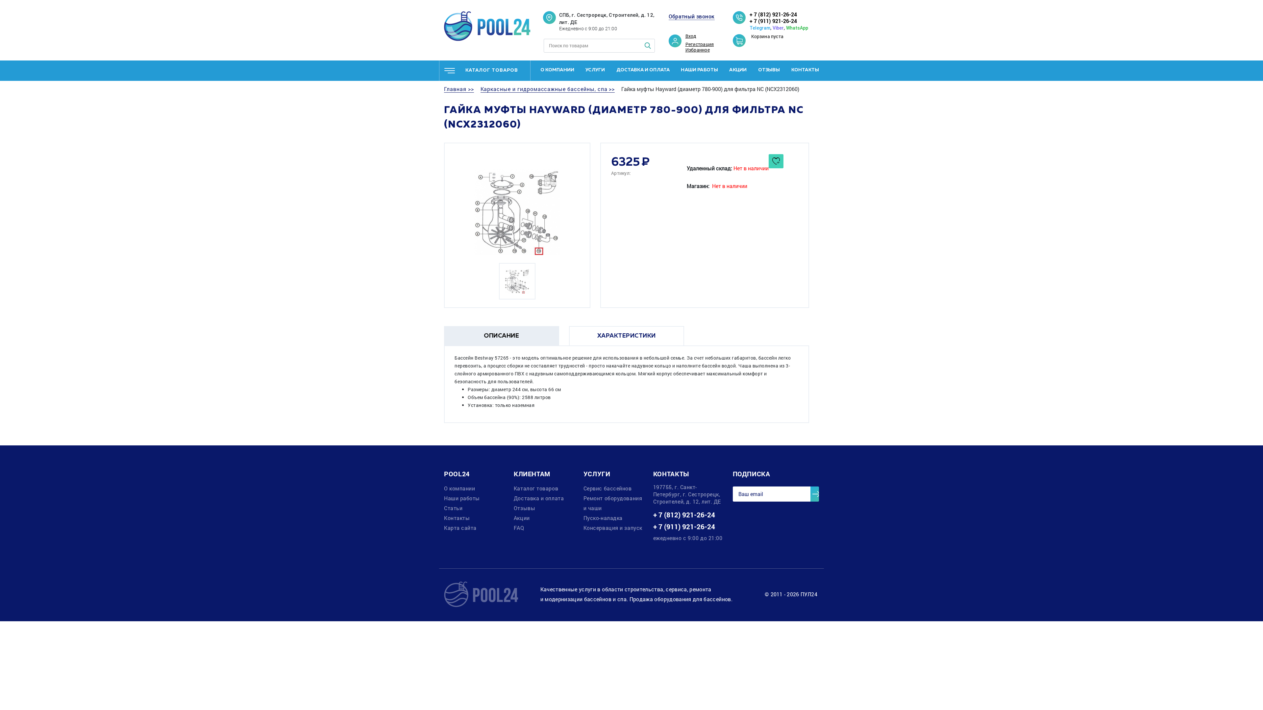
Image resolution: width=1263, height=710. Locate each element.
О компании (557, 70)
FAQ (519, 527)
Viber (778, 28)
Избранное (697, 50)
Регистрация (699, 44)
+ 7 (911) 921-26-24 (773, 20)
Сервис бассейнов (607, 488)
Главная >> (459, 89)
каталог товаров (491, 70)
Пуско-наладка (603, 517)
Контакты (805, 70)
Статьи (453, 508)
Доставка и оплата (643, 70)
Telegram (760, 28)
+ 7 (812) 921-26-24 (773, 14)
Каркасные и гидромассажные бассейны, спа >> (548, 89)
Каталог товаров (536, 488)
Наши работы (699, 70)
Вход (691, 36)
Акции (738, 70)
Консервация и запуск (612, 527)
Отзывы (769, 70)
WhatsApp (797, 28)
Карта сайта (460, 527)
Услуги (595, 70)
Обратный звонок (692, 16)
